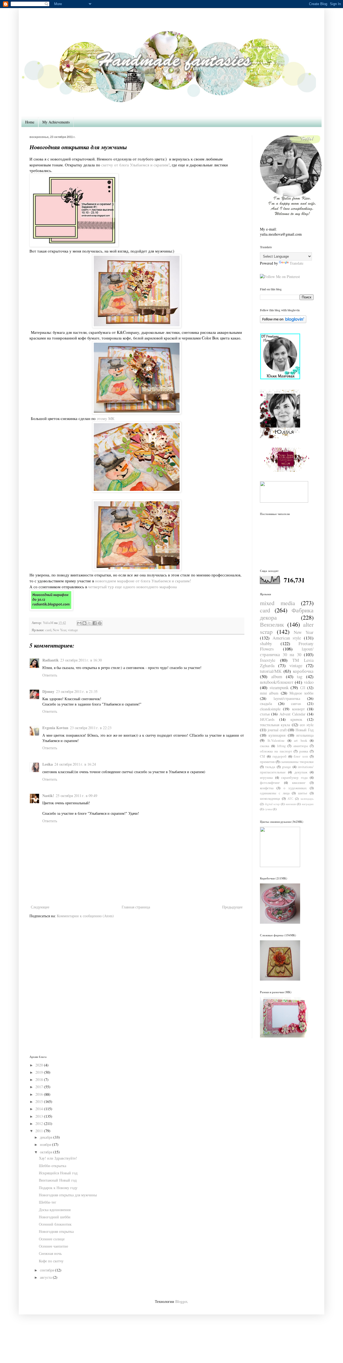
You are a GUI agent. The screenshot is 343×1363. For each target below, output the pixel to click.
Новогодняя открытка (56, 1231)
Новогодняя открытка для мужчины (68, 1194)
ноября (45, 1144)
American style (287, 638)
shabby (266, 643)
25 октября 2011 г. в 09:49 (76, 795)
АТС (290, 798)
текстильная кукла (275, 724)
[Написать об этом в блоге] (84, 623)
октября (46, 1151)
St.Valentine (276, 740)
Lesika (47, 764)
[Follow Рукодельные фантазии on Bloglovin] (283, 321)
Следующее (40, 906)
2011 (39, 1130)
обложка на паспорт (276, 751)
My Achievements (56, 122)
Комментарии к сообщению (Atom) (85, 915)
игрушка (266, 777)
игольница (305, 735)
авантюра (300, 746)
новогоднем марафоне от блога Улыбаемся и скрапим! (143, 580)
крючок (296, 719)
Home (29, 122)
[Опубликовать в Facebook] (94, 623)
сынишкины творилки (297, 761)
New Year (59, 630)
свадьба (266, 703)
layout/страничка (287, 698)
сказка (264, 746)
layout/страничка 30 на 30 (287, 651)
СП (302, 687)
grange (286, 767)
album (276, 676)
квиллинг (298, 782)
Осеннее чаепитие (53, 1246)
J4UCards (267, 719)
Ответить (49, 675)
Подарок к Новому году (58, 1187)
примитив (267, 761)
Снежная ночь (50, 1253)
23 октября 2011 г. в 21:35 (77, 691)
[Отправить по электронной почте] (79, 623)
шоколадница (270, 798)
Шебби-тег (47, 1202)
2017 (39, 1086)
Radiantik (50, 660)
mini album (269, 693)
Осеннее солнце (52, 1238)
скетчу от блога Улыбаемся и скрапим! (135, 164)
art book (300, 740)
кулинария (277, 735)
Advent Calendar (292, 714)
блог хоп (301, 756)
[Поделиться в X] (89, 623)
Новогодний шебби (54, 1216)
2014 (39, 1108)
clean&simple (270, 708)
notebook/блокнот (276, 682)
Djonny (48, 691)
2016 (39, 1094)
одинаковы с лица (275, 793)
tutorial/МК (270, 671)
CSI (262, 756)
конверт (298, 708)
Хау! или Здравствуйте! (58, 1158)
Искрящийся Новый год (58, 1172)
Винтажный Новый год (58, 1180)
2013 (39, 1116)
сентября (47, 1270)
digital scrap (272, 804)
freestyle (267, 660)
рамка (303, 751)
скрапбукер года (294, 777)
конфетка (267, 788)
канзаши (291, 804)
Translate (296, 263)
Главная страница (136, 906)
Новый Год (305, 729)
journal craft (277, 729)
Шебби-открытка (52, 1165)
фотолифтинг (270, 782)
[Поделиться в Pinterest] (99, 623)
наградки (308, 804)
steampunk (279, 687)
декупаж (300, 772)
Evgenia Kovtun (55, 727)
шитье (302, 793)
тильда (270, 767)
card (48, 630)
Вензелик (272, 624)
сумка (268, 809)
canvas (296, 703)
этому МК (105, 418)
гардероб (279, 756)
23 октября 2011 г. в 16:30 (81, 660)
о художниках (295, 788)
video (309, 682)
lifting (281, 746)
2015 (39, 1101)
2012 (39, 1123)
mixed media (277, 603)
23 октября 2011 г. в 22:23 (90, 727)
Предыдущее (232, 906)
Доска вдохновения (54, 1209)
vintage (73, 630)
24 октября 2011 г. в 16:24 (75, 764)
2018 (39, 1079)
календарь (307, 798)
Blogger (181, 1301)
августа (46, 1277)
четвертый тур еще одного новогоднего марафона (132, 586)
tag (299, 676)
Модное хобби (301, 693)
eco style (307, 724)
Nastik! (48, 795)
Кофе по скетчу (51, 1260)
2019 (39, 1072)
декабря (46, 1137)
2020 (39, 1065)
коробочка (303, 671)
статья (265, 714)
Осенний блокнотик (55, 1224)
